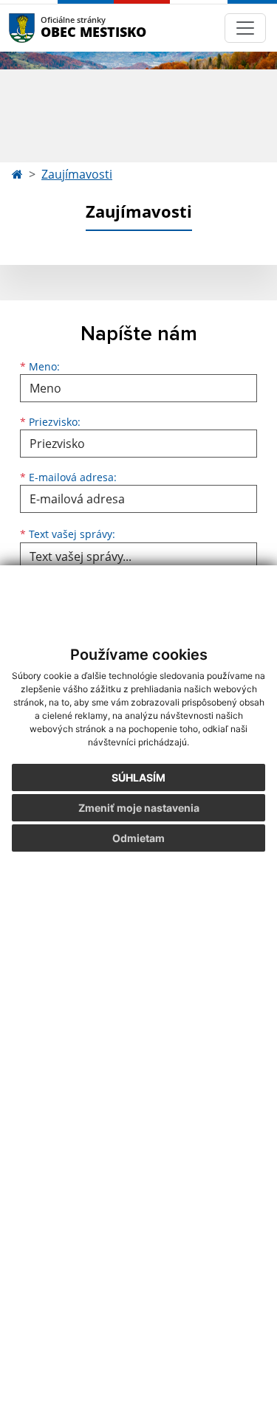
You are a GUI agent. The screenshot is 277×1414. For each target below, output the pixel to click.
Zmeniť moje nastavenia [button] (138, 807)
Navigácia (44, 28)
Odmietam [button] (138, 838)
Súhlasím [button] (138, 777)
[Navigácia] (245, 28)
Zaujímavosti (76, 174)
